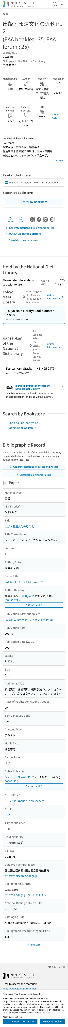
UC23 (8, 815)
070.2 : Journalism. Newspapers (24, 801)
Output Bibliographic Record (25, 233)
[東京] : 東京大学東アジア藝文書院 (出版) (29, 620)
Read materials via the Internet (19, 988)
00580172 (11, 781)
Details (46, 1012)
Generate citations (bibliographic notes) (31, 227)
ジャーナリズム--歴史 (18, 777)
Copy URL (20, 221)
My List (10, 221)
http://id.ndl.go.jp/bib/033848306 (25, 895)
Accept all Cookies (53, 1021)
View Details (56, 116)
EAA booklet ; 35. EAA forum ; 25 (24, 582)
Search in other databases (23, 240)
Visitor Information (54, 296)
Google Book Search (20, 428)
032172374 (11, 600)
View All (60, 160)
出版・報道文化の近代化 (19, 526)
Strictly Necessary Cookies (20, 1021)
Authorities (32, 604)
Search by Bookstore (34, 202)
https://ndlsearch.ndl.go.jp (21, 876)
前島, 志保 (28, 596)
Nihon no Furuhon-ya (21, 423)
